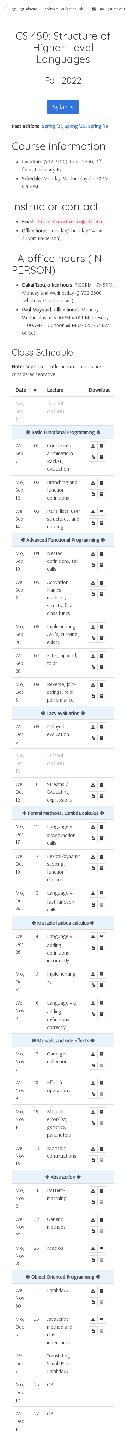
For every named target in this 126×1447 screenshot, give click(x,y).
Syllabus (63, 107)
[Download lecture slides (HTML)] (93, 445)
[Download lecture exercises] (101, 457)
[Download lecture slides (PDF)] (101, 445)
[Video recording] (93, 457)
